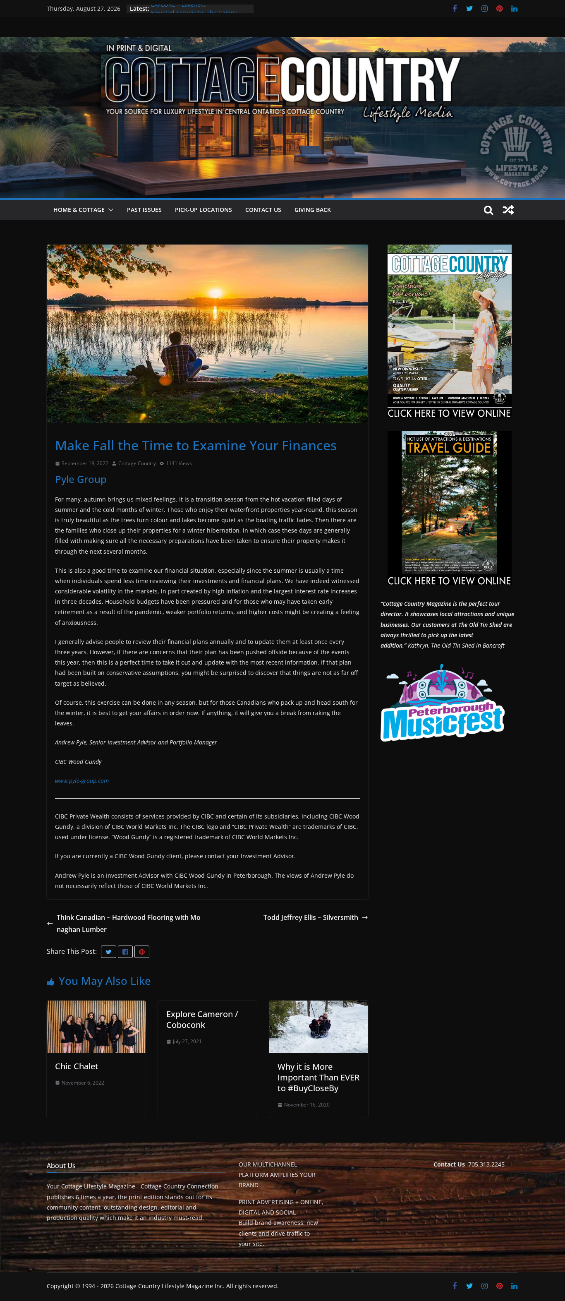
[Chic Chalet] (96, 1006)
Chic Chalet (76, 1066)
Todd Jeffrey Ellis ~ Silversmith (310, 917)
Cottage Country (137, 463)
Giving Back (312, 210)
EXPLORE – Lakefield (178, 8)
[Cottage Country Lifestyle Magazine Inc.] (282, 42)
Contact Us (263, 210)
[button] (109, 210)
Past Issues (144, 210)
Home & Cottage (79, 210)
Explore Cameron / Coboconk (202, 1019)
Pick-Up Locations (203, 210)
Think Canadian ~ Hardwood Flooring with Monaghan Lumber (129, 923)
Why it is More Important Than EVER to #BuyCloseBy (319, 1077)
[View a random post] (508, 210)
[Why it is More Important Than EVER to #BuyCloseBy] (318, 1006)
